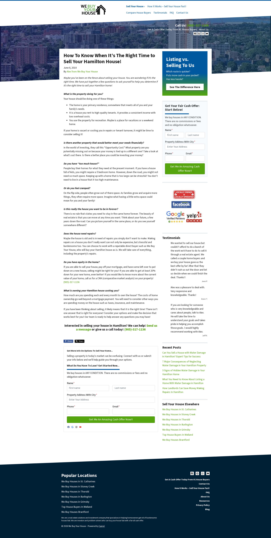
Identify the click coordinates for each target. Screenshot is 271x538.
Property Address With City (82, 395)
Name (71, 383)
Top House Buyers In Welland (177, 435)
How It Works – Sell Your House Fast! (166, 6)
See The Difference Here (185, 87)
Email (116, 406)
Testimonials (160, 13)
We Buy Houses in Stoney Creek (178, 414)
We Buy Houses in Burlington (177, 424)
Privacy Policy (203, 505)
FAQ (172, 13)
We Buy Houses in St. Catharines (179, 409)
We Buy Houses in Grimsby (176, 430)
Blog (207, 509)
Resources (204, 500)
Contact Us (182, 13)
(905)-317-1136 (198, 25)
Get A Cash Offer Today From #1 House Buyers (172, 29)
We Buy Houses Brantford (176, 440)
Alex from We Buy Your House (82, 71)
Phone (71, 406)
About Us (204, 29)
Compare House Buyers (138, 13)
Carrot (102, 526)
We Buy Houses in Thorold (176, 419)
